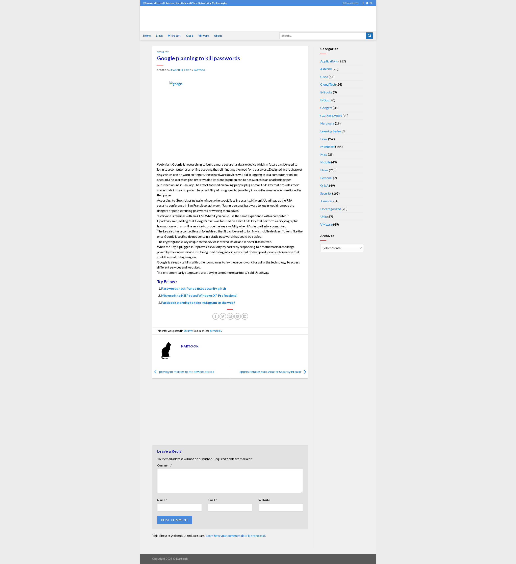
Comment (164, 465)
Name (162, 500)
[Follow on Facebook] (363, 3)
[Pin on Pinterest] (237, 316)
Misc (323, 154)
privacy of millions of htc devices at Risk (186, 372)
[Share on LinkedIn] (244, 316)
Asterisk (326, 69)
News (324, 170)
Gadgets (326, 108)
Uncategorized (330, 209)
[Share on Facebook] (215, 316)
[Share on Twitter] (223, 316)
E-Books (326, 92)
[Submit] (369, 35)
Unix (323, 216)
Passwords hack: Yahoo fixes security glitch (193, 288)
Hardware (327, 123)
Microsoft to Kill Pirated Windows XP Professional (199, 295)
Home (147, 35)
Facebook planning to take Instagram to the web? (198, 302)
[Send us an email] (371, 3)
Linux (159, 35)
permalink (215, 330)
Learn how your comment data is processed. (236, 535)
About (218, 35)
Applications (329, 61)
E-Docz (325, 100)
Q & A (324, 185)
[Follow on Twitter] (367, 3)
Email (212, 500)
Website (264, 500)
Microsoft (174, 35)
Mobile (325, 162)
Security (163, 52)
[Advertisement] (230, 413)
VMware (203, 35)
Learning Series (330, 131)
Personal (326, 178)
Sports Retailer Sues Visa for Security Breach (271, 372)
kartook (199, 70)
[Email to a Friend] (230, 316)
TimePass (327, 201)
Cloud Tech (328, 84)
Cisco (189, 35)
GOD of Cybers (331, 115)
